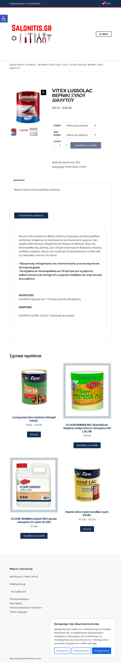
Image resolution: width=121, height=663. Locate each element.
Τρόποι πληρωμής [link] (18, 611)
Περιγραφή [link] (18, 180)
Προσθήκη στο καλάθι (85, 145)
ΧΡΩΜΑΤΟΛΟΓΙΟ (57, 136)
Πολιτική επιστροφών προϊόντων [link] (26, 607)
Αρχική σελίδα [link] (17, 64)
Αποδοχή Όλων (101, 650)
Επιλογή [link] (34, 434)
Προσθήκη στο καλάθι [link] (87, 445)
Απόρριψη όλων (81, 650)
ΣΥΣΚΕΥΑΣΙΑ (57, 126)
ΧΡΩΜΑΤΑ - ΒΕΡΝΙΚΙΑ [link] (36, 64)
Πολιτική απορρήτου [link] (19, 599)
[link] (4, 18)
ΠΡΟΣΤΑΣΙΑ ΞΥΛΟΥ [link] (58, 64)
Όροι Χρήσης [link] (16, 603)
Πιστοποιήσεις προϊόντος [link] (31, 215)
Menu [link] (104, 34)
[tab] (19, 180)
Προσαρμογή (62, 650)
